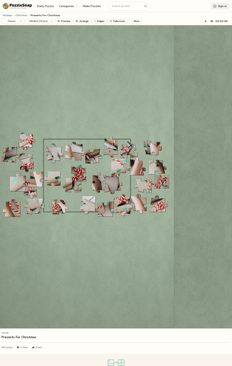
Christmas (21, 15)
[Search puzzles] (145, 6)
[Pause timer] (205, 21)
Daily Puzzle (45, 6)
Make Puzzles (92, 6)
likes (24, 347)
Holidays (8, 15)
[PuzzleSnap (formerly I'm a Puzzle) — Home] (17, 6)
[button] (68, 6)
